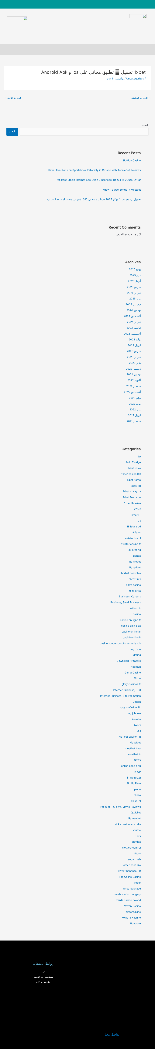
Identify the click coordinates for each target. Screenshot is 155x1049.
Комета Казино (131, 917)
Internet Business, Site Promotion (120, 695)
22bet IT (136, 514)
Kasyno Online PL (130, 707)
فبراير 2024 (134, 321)
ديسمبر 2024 (133, 304)
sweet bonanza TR (129, 870)
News (137, 759)
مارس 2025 (134, 286)
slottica (136, 841)
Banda (137, 555)
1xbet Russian (132, 503)
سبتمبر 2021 (134, 421)
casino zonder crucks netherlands (120, 643)
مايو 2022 (135, 409)
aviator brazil (133, 538)
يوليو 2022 (135, 397)
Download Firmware (129, 660)
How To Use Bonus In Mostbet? (122, 189)
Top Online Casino (130, 876)
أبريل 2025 (134, 281)
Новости (135, 923)
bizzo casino (133, 584)
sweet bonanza (131, 865)
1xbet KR (135, 485)
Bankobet (135, 561)
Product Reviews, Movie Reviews (120, 806)
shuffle (137, 830)
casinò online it (132, 637)
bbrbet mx (135, 579)
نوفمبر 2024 (133, 310)
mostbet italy (133, 748)
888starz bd (133, 526)
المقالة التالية (13, 97)
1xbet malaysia (132, 491)
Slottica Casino (131, 160)
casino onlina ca (131, 625)
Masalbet (135, 742)
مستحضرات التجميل (43, 976)
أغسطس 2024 (132, 316)
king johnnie (133, 713)
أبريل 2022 (134, 415)
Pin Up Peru (133, 783)
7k (139, 520)
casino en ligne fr (130, 620)
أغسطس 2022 (132, 392)
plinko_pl (135, 800)
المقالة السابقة (141, 97)
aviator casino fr (131, 543)
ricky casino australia (128, 824)
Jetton (137, 701)
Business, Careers (130, 596)
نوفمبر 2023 (133, 327)
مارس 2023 (134, 351)
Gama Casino (133, 672)
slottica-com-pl (131, 847)
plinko (137, 795)
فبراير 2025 (134, 292)
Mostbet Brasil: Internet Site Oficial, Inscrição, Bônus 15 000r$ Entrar (99, 179)
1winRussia (134, 468)
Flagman (135, 666)
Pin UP (137, 771)
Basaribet (135, 567)
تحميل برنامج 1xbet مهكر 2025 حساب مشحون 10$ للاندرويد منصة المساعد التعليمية (94, 199)
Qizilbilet (136, 812)
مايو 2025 (135, 275)
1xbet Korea (134, 479)
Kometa (136, 719)
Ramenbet (134, 818)
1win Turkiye (133, 462)
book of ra (135, 590)
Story (137, 853)
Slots (138, 836)
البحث (145, 125)
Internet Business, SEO (127, 689)
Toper (137, 882)
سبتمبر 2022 (133, 386)
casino (137, 614)
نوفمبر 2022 (134, 374)
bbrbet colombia (131, 573)
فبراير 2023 (134, 356)
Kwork (137, 725)
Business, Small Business (125, 602)
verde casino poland (128, 900)
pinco (137, 789)
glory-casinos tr (131, 684)
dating (137, 654)
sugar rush (134, 859)
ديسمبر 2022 (133, 368)
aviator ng (135, 549)
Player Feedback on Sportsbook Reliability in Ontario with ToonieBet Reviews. (94, 170)
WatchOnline (133, 911)
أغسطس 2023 (132, 333)
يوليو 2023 (135, 339)
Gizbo (137, 678)
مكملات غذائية (43, 982)
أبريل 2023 (134, 345)
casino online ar (131, 631)
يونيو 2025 (135, 269)
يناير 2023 (135, 362)
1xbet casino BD (131, 473)
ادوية (43, 971)
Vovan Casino (132, 906)
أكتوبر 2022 (134, 380)
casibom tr (134, 608)
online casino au (131, 765)
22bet (137, 509)
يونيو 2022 (135, 403)
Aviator (136, 532)
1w (139, 456)
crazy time (134, 649)
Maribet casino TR (130, 736)
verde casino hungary (127, 894)
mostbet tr (134, 754)
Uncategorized (135, 78)
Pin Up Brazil (133, 777)
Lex (138, 730)
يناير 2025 (135, 298)
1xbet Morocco (132, 497)
